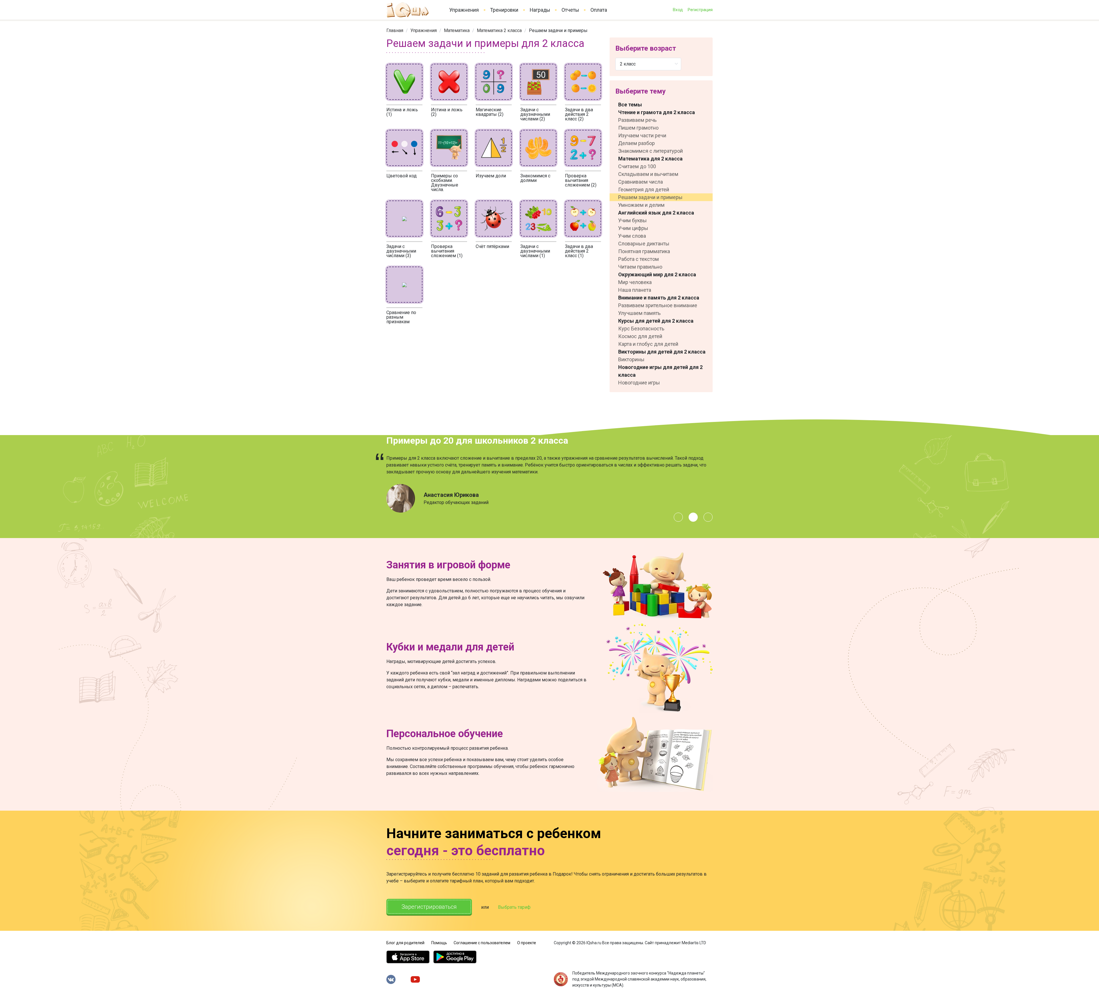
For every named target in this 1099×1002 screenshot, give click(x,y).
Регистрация (700, 9)
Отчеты (570, 10)
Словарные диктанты (643, 244)
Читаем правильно (640, 267)
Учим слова (632, 236)
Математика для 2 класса (650, 159)
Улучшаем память (639, 313)
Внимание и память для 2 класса (658, 298)
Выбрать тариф (514, 907)
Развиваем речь (637, 120)
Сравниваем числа (640, 182)
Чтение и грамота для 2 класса (656, 112)
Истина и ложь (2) (446, 112)
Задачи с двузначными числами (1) (535, 251)
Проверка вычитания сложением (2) (580, 180)
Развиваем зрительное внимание (657, 305)
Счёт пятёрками (492, 246)
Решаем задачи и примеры (650, 197)
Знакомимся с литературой (650, 151)
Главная (394, 30)
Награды (540, 10)
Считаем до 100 (637, 166)
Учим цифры (633, 228)
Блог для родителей (405, 943)
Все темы (630, 105)
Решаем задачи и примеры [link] (558, 30)
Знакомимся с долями (535, 178)
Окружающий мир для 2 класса (657, 274)
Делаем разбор (636, 143)
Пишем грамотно (638, 128)
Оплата (598, 10)
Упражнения (464, 10)
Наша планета (634, 290)
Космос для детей (640, 336)
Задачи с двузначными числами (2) (535, 114)
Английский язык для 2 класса (656, 213)
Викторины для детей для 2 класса (661, 352)
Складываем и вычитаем (648, 174)
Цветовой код (401, 175)
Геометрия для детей (643, 189)
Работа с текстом (638, 259)
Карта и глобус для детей (648, 344)
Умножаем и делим (641, 205)
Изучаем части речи (642, 135)
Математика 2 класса (499, 30)
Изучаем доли (491, 175)
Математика (457, 30)
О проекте (526, 943)
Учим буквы (632, 220)
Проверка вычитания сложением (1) (446, 251)
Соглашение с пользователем (482, 943)
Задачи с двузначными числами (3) (401, 251)
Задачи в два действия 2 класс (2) (579, 114)
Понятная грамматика (644, 251)
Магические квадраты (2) (489, 112)
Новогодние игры (639, 383)
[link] (394, 30)
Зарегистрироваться (429, 906)
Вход (678, 9)
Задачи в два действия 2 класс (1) (579, 251)
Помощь (439, 943)
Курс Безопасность (641, 329)
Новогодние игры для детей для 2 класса (660, 371)
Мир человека (635, 282)
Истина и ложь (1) (402, 112)
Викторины (631, 359)
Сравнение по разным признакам (401, 317)
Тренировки (504, 10)
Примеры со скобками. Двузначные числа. (444, 182)
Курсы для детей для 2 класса (655, 321)
